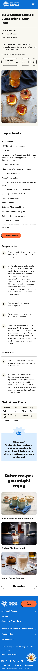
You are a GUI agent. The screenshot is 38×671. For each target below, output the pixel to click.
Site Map (18, 665)
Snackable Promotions (11, 621)
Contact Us (29, 665)
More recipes (19, 586)
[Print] (34, 62)
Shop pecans (29, 603)
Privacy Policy (6, 665)
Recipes (4, 616)
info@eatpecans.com (9, 654)
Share (24, 62)
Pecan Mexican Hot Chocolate (17, 518)
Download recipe (9, 62)
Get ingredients (11, 235)
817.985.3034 (6, 650)
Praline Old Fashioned (13, 548)
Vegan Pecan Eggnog (12, 578)
